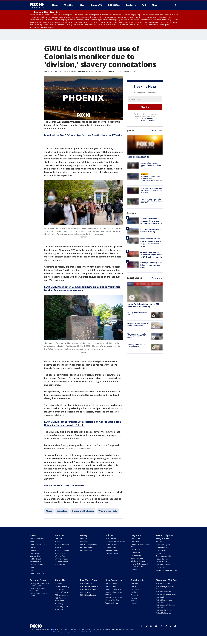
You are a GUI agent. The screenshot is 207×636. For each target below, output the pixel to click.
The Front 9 (160, 553)
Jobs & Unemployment (89, 544)
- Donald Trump (111, 553)
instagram (151, 626)
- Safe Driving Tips (37, 573)
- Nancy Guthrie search (139, 564)
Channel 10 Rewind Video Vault (140, 545)
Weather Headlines (62, 544)
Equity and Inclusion (83, 510)
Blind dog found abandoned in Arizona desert (138, 346)
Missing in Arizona (138, 561)
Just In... (131, 130)
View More (157, 130)
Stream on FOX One (166, 580)
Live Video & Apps (89, 580)
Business (83, 539)
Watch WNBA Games (164, 610)
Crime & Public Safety (38, 544)
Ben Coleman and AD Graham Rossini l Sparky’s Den (138, 324)
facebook (142, 626)
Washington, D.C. (107, 510)
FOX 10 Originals (164, 535)
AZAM (32, 541)
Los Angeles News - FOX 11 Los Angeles (39, 584)
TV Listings (59, 603)
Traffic (32, 570)
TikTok (133, 586)
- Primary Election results (115, 541)
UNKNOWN (160, 567)
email (170, 626)
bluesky (166, 626)
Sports (32, 567)
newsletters (175, 626)
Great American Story (164, 556)
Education (62, 510)
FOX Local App (86, 592)
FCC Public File (60, 598)
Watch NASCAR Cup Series (166, 594)
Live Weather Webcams (89, 586)
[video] (145, 292)
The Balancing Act (163, 544)
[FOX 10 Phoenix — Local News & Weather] (38, 5)
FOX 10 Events (111, 586)
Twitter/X (134, 595)
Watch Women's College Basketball (165, 606)
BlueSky (134, 601)
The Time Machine (163, 564)
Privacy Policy (147, 118)
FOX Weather (60, 564)
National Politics (111, 550)
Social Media (137, 580)
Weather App (60, 556)
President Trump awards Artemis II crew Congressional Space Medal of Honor (151, 179)
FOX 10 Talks (161, 550)
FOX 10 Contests (111, 583)
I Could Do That (162, 559)
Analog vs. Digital (162, 539)
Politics (109, 535)
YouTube (134, 583)
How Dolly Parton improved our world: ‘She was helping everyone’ (151, 190)
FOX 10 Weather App (88, 595)
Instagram (135, 589)
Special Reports (137, 567)
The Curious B (161, 547)
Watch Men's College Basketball (164, 601)
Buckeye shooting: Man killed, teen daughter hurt (151, 265)
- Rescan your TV (61, 606)
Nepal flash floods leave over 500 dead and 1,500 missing (143, 305)
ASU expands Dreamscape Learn (137, 313)
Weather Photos (61, 559)
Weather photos (111, 603)
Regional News (38, 580)
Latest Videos (134, 277)
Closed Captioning (62, 586)
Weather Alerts (60, 553)
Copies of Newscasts (63, 592)
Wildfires (58, 547)
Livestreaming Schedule (89, 589)
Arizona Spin (135, 539)
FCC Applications (61, 595)
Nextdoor (134, 603)
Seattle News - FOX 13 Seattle (38, 594)
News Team (59, 601)
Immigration (34, 550)
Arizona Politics (111, 544)
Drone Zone (135, 552)
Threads (134, 598)
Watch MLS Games (163, 613)
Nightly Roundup (36, 559)
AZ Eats (159, 541)
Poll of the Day (35, 562)
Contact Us (59, 589)
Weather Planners (62, 550)
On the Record (161, 562)
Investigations (136, 555)
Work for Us (59, 609)
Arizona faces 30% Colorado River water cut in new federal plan (151, 221)
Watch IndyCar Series (164, 597)
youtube (156, 626)
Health (32, 547)
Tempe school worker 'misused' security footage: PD (151, 165)
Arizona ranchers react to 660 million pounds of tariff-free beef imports (151, 254)
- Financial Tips (86, 550)
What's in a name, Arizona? (166, 570)
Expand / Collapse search (175, 5)
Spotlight (134, 569)
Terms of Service (147, 120)
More (154, 5)
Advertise (58, 583)
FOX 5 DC (67, 71)
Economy (83, 541)
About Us (60, 580)
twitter (147, 626)
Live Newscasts (86, 583)
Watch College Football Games (165, 587)
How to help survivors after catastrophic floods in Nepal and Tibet (151, 201)
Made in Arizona (137, 558)
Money (83, 535)
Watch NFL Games (163, 583)
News (74, 71)
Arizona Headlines (37, 539)
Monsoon (59, 541)
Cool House (135, 549)
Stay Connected (113, 580)
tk (161, 626)
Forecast (58, 539)
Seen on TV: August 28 (138, 156)
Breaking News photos (114, 597)
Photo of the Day (112, 600)
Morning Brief (35, 556)
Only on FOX (137, 535)
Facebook (134, 592)
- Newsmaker (110, 547)
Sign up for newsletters (114, 589)
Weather (59, 535)
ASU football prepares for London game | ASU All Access (137, 336)
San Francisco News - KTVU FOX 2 (38, 589)
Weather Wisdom (61, 562)
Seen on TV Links (36, 564)
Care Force (135, 541)
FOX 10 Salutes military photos (114, 593)
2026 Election (110, 539)
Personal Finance (86, 547)
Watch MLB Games (163, 591)
